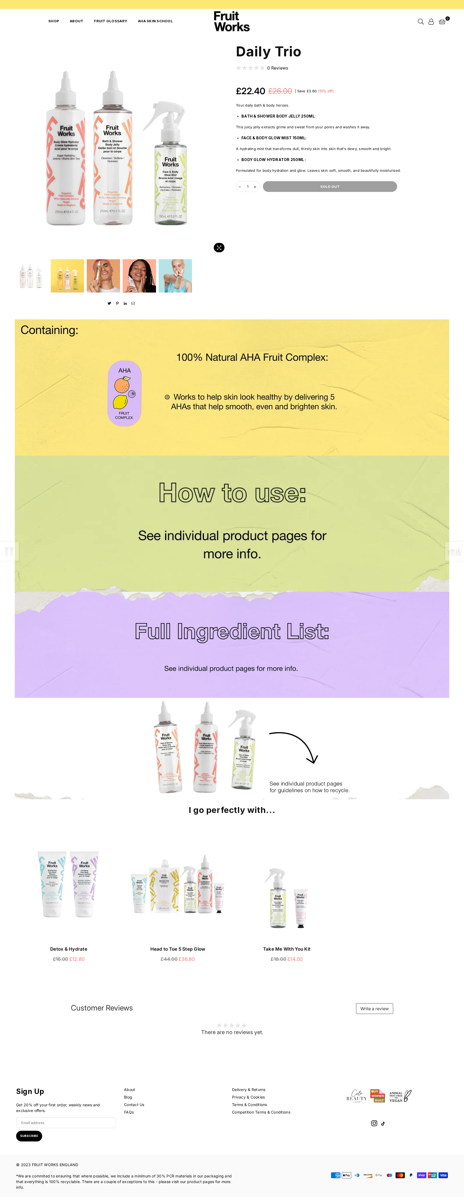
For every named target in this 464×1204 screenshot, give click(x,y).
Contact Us (134, 1104)
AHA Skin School (155, 21)
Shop (53, 21)
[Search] (420, 21)
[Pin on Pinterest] (117, 303)
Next (223, 148)
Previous (19, 148)
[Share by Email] (133, 303)
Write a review (374, 1008)
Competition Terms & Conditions (261, 1112)
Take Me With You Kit (286, 949)
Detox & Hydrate (68, 949)
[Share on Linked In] (125, 303)
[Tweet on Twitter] (110, 303)
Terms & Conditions (249, 1104)
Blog (128, 1097)
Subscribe (29, 1136)
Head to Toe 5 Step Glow (177, 949)
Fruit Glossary (110, 21)
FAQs (129, 1112)
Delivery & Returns (249, 1089)
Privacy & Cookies (248, 1097)
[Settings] (431, 21)
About (76, 21)
